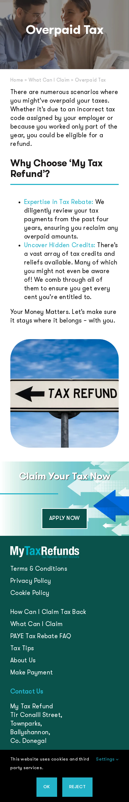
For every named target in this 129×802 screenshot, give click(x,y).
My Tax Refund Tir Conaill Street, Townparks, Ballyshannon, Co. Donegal (36, 724)
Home (16, 80)
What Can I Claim (49, 80)
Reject (77, 787)
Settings (106, 759)
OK (46, 787)
